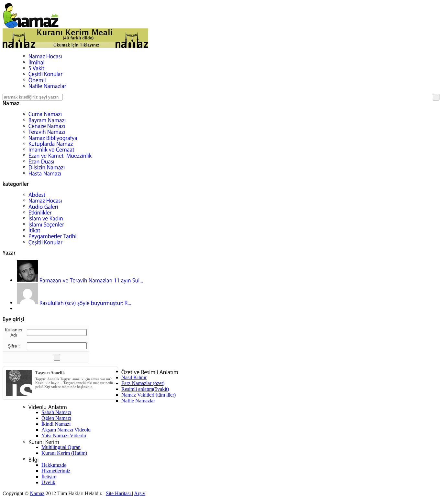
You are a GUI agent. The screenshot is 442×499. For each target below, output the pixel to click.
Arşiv (139, 493)
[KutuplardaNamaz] (50, 143)
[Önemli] (37, 79)
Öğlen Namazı (56, 418)
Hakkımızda (53, 465)
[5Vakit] (36, 67)
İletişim (48, 476)
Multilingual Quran (61, 447)
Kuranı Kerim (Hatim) (64, 453)
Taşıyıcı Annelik (50, 372)
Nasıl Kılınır (134, 377)
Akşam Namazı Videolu (66, 429)
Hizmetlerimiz (55, 470)
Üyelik (48, 482)
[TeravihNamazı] (46, 131)
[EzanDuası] (41, 161)
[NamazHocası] (45, 55)
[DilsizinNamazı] (46, 167)
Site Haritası (119, 493)
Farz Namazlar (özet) (142, 383)
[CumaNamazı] (45, 113)
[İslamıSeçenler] (46, 223)
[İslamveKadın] (45, 218)
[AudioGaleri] (43, 206)
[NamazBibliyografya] (52, 137)
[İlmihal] (36, 61)
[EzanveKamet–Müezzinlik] (60, 155)
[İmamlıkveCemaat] (51, 149)
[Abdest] (37, 194)
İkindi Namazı (56, 424)
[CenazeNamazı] (46, 125)
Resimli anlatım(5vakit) (145, 389)
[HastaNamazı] (44, 172)
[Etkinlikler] (40, 212)
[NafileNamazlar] (47, 85)
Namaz (37, 493)
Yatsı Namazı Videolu (63, 435)
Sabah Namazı (56, 412)
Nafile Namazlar (138, 400)
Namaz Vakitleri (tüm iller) (148, 395)
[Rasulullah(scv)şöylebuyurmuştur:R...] (75, 302)
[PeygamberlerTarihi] (52, 235)
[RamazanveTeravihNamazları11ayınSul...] (81, 280)
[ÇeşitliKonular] (45, 73)
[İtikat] (34, 230)
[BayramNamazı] (47, 119)
